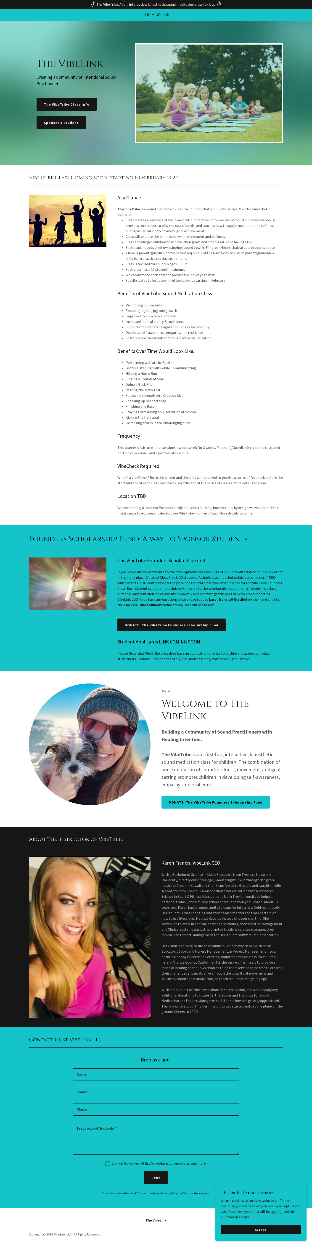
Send (156, 1177)
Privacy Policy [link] (169, 1193)
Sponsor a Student (61, 122)
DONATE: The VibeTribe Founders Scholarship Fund (171, 625)
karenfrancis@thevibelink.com (235, 599)
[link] (156, 14)
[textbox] (156, 1074)
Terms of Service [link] (192, 1193)
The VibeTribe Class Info (67, 104)
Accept (261, 1229)
